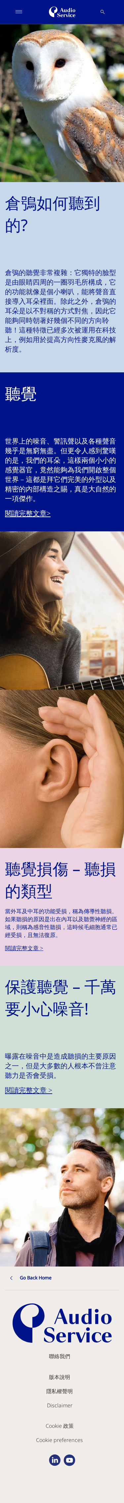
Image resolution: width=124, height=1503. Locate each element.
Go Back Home (36, 1277)
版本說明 (59, 1377)
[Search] (102, 11)
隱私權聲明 (59, 1391)
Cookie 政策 (60, 1425)
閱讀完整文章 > (24, 948)
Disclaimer (59, 1405)
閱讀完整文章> (28, 513)
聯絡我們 (59, 1356)
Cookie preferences (59, 1440)
